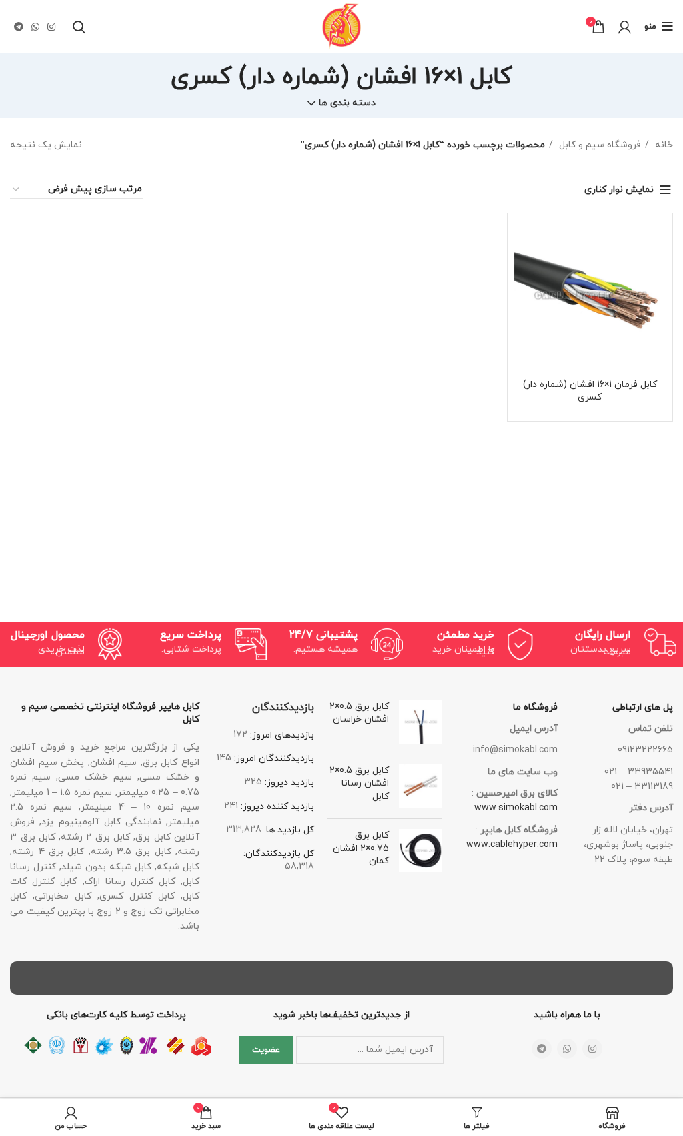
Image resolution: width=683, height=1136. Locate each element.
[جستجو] (79, 26)
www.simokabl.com (516, 808)
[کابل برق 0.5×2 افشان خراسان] (420, 722)
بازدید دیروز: (288, 782)
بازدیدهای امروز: (280, 735)
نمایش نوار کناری (619, 189)
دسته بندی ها (347, 103)
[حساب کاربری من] (625, 26)
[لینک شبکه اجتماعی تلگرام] (18, 26)
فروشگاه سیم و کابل (598, 145)
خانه (662, 145)
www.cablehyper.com (512, 844)
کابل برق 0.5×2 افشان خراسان (359, 713)
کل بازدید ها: (287, 830)
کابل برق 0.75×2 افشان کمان (361, 848)
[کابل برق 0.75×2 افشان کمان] (420, 851)
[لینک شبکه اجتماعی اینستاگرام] (51, 26)
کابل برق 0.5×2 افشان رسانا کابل (359, 783)
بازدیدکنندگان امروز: (272, 758)
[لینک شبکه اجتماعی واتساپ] (35, 26)
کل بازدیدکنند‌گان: (278, 854)
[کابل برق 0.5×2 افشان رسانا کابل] (420, 786)
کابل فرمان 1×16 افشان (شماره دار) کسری (590, 391)
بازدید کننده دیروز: (276, 806)
